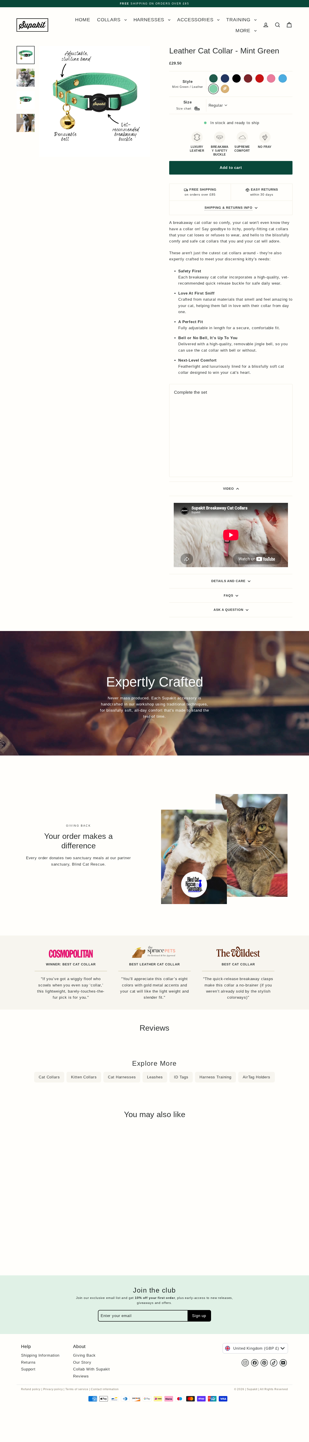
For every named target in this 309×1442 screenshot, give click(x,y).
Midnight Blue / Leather (225, 78)
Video (228, 488)
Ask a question (228, 610)
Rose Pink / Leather (271, 78)
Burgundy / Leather (248, 78)
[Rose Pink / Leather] (182, 456)
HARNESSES (149, 19)
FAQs (228, 595)
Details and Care (228, 581)
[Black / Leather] (188, 450)
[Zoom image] (94, 100)
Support (28, 1369)
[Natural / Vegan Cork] (176, 463)
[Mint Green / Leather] (194, 456)
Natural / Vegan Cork (225, 89)
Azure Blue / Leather (283, 78)
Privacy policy (53, 1389)
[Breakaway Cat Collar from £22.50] (188, 423)
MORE (243, 30)
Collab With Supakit (91, 1369)
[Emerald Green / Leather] (176, 450)
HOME (82, 19)
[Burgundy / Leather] (194, 450)
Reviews (81, 1376)
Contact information (105, 1389)
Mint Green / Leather (213, 89)
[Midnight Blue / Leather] (182, 450)
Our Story (82, 1362)
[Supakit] (32, 25)
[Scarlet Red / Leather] (176, 456)
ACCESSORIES (196, 19)
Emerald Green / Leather (213, 78)
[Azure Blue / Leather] (188, 456)
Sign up (199, 1316)
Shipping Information (40, 1355)
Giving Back (84, 1355)
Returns (28, 1362)
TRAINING (239, 19)
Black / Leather (236, 78)
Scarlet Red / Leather (259, 78)
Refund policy (30, 1389)
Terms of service (76, 1389)
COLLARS (109, 19)
